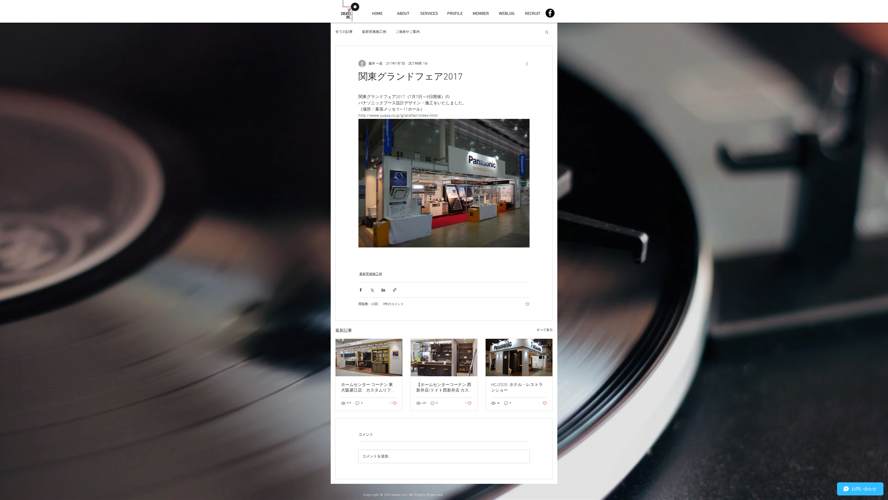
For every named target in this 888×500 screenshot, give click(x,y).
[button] (547, 32)
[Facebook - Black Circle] (550, 13)
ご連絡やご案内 (407, 32)
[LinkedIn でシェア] (383, 290)
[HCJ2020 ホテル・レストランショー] (519, 357)
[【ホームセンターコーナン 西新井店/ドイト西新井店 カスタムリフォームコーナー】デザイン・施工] (444, 357)
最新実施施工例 (374, 32)
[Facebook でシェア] (360, 290)
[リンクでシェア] (394, 290)
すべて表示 (544, 330)
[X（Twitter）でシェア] (372, 290)
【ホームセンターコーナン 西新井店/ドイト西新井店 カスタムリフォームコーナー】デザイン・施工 (443, 388)
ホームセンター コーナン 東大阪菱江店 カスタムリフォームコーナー (368, 388)
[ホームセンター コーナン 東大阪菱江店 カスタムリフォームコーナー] (369, 357)
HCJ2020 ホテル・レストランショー (517, 388)
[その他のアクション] (527, 63)
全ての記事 (344, 32)
